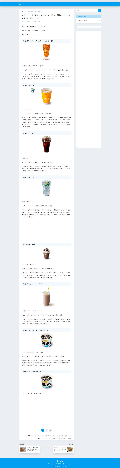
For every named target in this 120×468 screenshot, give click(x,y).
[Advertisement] (46, 229)
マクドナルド (57, 438)
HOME (61, 461)
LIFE (21, 4)
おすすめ (44, 438)
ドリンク (50, 438)
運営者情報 (58, 463)
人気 (70, 438)
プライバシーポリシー (67, 463)
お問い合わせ (51, 463)
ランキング (65, 438)
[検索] (99, 10)
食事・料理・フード (66, 436)
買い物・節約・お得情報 (54, 436)
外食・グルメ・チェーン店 (40, 436)
